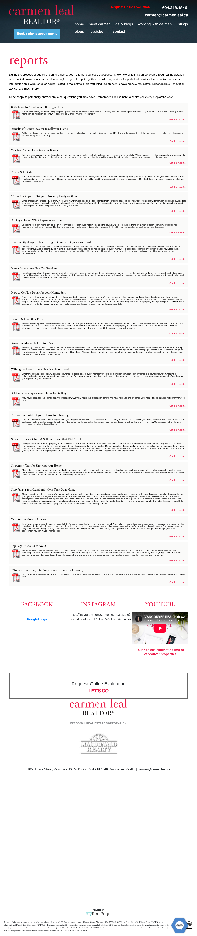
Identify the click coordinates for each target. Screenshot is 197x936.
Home (79, 24)
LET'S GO (98, 690)
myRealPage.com (99, 914)
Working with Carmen (155, 24)
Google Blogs (37, 619)
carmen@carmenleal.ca (166, 15)
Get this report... (177, 119)
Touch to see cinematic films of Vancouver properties (160, 652)
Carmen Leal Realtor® (41, 14)
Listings (182, 24)
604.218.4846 (174, 7)
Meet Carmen (100, 24)
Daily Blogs (124, 24)
